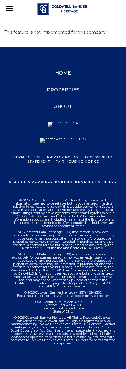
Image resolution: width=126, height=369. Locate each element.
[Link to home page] (63, 9)
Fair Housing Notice (77, 162)
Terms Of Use (28, 157)
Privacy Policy (63, 157)
